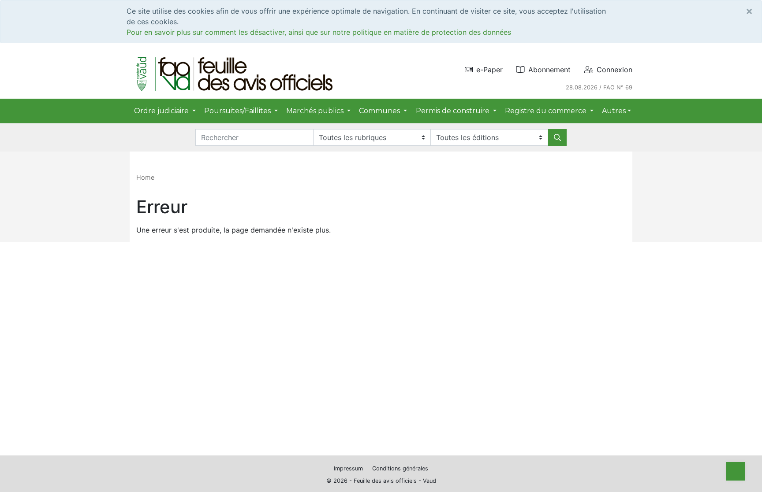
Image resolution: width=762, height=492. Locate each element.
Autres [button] (614, 111)
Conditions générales (400, 468)
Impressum (348, 468)
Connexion (614, 69)
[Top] (735, 471)
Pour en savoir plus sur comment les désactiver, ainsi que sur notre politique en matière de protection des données (319, 32)
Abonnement (549, 69)
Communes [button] (380, 111)
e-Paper (489, 69)
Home (145, 177)
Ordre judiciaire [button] (162, 111)
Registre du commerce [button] (546, 111)
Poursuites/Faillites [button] (238, 111)
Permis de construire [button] (453, 111)
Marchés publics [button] (315, 111)
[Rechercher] (557, 137)
